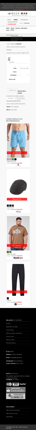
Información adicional (11, 343)
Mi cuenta (8, 323)
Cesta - (22, 23)
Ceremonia (14, 40)
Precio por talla (20, 98)
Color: (15, 72)
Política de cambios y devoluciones (14, 333)
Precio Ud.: (12, 79)
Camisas (17, 28)
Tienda (12, 28)
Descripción (11, 98)
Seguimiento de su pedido (12, 326)
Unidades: (13, 75)
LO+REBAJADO (12, 24)
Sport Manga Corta (16, 37)
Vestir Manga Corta (16, 39)
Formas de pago (9, 330)
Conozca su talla (10, 336)
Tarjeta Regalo (9, 416)
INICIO (9, 19)
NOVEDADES (24, 19)
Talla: (15, 68)
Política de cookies (10, 339)
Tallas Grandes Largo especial (13, 410)
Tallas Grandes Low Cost (11, 413)
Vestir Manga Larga (16, 36)
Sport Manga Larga (12, 35)
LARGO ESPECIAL (12, 21)
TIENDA (16, 19)
